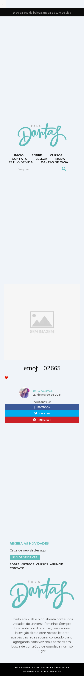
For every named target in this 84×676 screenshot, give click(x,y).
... (3, 4)
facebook (43, 407)
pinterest (44, 420)
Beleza (41, 158)
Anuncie (56, 564)
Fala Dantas (43, 391)
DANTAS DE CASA (54, 162)
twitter (44, 413)
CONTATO (19, 158)
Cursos (56, 155)
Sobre (37, 155)
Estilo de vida (21, 162)
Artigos (27, 564)
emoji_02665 (42, 368)
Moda (60, 158)
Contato (17, 568)
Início (18, 155)
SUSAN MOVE (54, 671)
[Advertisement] (42, 69)
